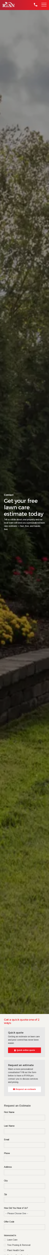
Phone (7, 1153)
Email (6, 1139)
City (6, 1180)
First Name (9, 1112)
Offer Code (9, 1222)
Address (8, 1167)
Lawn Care (12, 1240)
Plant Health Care (15, 1250)
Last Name (9, 1126)
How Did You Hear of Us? (16, 1208)
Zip (5, 1194)
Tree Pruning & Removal (18, 1245)
